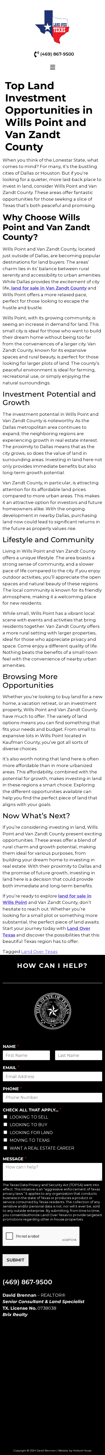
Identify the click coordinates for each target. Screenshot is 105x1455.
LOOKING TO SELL (29, 1117)
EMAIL (11, 1067)
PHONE (12, 1088)
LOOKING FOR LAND (31, 1132)
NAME (11, 1046)
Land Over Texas (39, 951)
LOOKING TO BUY (28, 1124)
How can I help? (52, 965)
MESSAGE (15, 1159)
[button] (52, 67)
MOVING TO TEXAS (30, 1140)
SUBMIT (15, 1260)
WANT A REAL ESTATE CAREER (42, 1148)
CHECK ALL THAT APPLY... (32, 1110)
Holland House (82, 1450)
